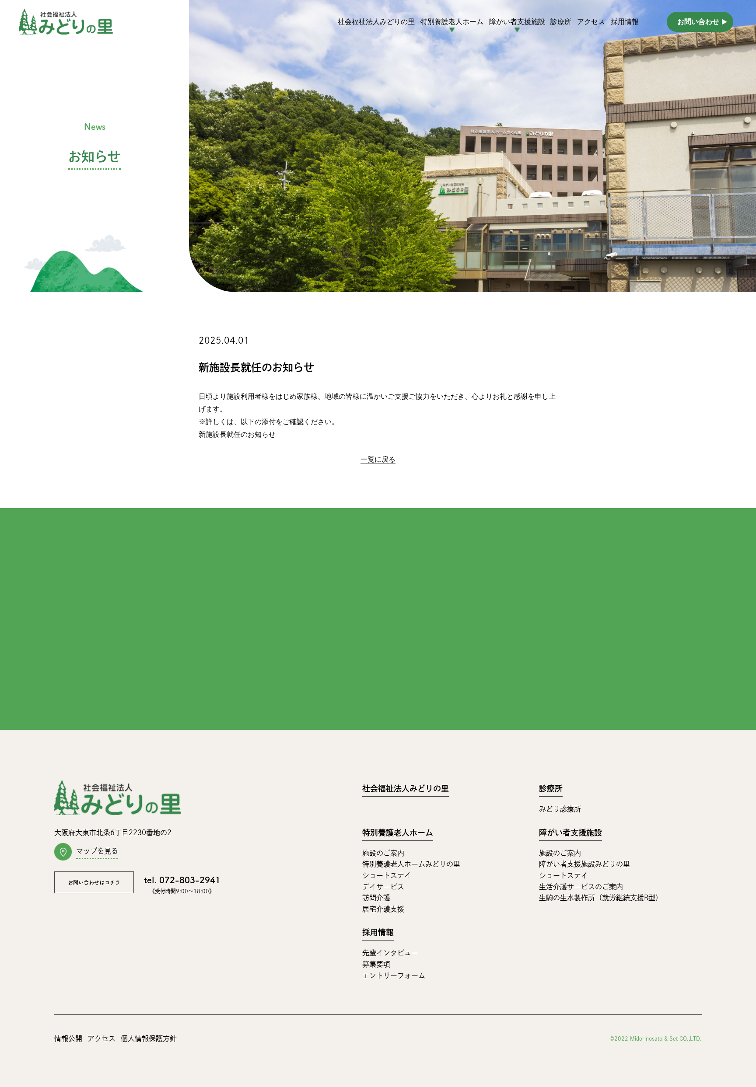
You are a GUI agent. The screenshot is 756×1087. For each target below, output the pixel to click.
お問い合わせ (698, 21)
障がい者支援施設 (570, 832)
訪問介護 (376, 897)
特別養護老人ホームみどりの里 (411, 864)
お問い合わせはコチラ (94, 882)
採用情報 (625, 21)
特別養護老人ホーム (397, 832)
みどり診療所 (560, 808)
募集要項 (376, 964)
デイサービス (383, 886)
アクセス (591, 21)
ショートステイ (386, 875)
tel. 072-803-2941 (204, 612)
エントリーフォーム (393, 975)
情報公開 (68, 1038)
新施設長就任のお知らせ (237, 434)
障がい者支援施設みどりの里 (584, 864)
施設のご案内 (383, 853)
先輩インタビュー (390, 952)
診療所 (560, 21)
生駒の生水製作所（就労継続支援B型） (600, 897)
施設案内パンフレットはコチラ (486, 640)
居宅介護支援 (383, 909)
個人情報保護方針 (149, 1038)
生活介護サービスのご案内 (581, 886)
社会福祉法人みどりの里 (376, 21)
